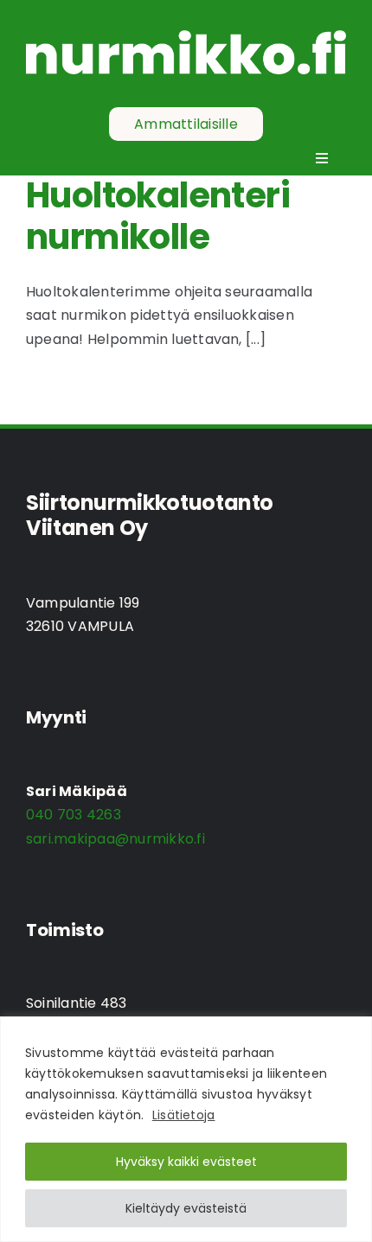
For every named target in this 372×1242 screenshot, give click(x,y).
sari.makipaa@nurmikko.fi (115, 839)
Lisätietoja (183, 1115)
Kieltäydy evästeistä (186, 1208)
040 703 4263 (73, 815)
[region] (186, 1129)
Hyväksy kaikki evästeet (186, 1161)
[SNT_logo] (186, 37)
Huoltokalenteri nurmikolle (158, 216)
